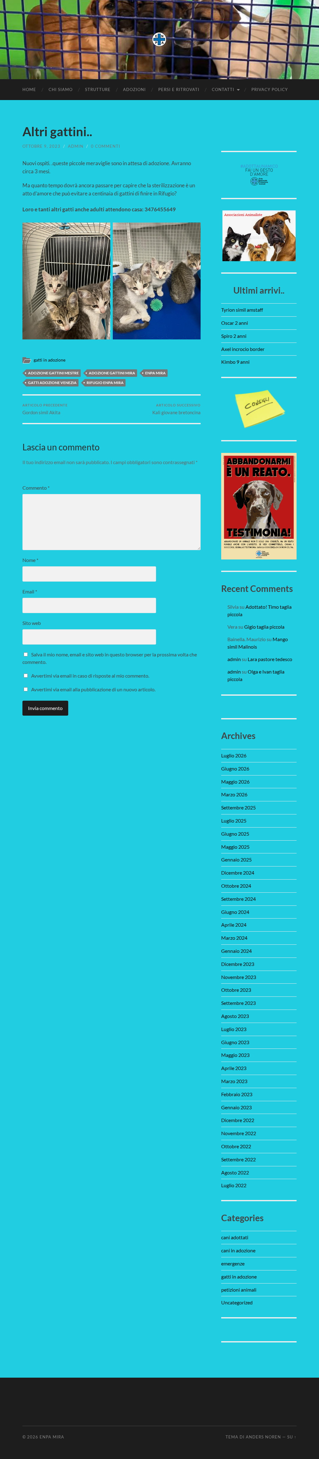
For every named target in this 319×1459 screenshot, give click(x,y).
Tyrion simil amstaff (242, 310)
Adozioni (134, 89)
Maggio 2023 (235, 1055)
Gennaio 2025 (236, 859)
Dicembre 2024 (237, 873)
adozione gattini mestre (53, 373)
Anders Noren (263, 1436)
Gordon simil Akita (45, 409)
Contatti (223, 89)
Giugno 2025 (235, 834)
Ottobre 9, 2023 (41, 146)
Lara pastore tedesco (270, 659)
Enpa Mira (52, 1436)
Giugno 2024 (235, 912)
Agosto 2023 (235, 1016)
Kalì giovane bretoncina (176, 409)
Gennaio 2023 (236, 1107)
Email (29, 591)
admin (75, 146)
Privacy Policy (269, 89)
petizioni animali (238, 1290)
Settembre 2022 (238, 1159)
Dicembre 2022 (237, 1120)
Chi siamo (61, 89)
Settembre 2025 (238, 807)
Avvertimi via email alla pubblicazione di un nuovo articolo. (93, 689)
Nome (30, 560)
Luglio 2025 (233, 820)
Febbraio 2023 (236, 1094)
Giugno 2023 (235, 1042)
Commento (36, 488)
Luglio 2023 (233, 1029)
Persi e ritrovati (178, 89)
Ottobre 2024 (236, 886)
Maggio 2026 (235, 782)
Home (29, 89)
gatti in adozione (49, 360)
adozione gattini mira (112, 373)
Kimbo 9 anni (235, 362)
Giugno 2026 (235, 768)
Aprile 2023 (233, 1068)
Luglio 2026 (233, 755)
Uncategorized (237, 1302)
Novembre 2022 (238, 1133)
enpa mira (155, 373)
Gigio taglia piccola (264, 627)
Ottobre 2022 (236, 1146)
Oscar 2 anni (234, 323)
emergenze (233, 1263)
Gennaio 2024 (236, 951)
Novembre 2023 (238, 977)
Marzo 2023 (234, 1081)
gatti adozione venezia (52, 382)
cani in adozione (238, 1250)
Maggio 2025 (235, 847)
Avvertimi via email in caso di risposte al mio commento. (90, 676)
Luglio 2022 (233, 1185)
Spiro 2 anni (233, 336)
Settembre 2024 (238, 899)
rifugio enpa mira (105, 382)
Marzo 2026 (234, 794)
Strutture (98, 89)
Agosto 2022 (235, 1172)
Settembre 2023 (238, 1003)
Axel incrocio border (242, 349)
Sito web (31, 623)
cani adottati (234, 1237)
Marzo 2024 (234, 938)
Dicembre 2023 (237, 964)
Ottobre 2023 (236, 990)
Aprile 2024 (233, 925)
